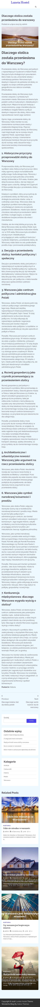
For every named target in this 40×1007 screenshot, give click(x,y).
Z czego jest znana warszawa (13, 738)
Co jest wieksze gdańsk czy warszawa (18, 875)
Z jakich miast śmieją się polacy (14, 735)
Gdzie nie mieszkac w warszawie (16, 828)
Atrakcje (6, 765)
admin (24, 24)
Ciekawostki (8, 769)
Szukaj (6, 718)
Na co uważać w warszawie (12, 746)
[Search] (35, 6)
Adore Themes (23, 1004)
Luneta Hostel (20, 2)
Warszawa (7, 780)
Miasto (6, 776)
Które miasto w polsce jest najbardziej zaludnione (20, 749)
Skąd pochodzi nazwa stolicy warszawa (16, 742)
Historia (13, 687)
